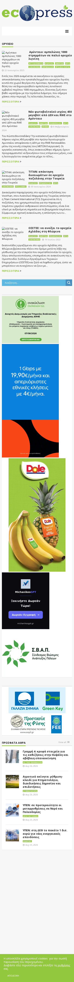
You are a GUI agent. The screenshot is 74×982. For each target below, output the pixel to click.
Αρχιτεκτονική (30, 816)
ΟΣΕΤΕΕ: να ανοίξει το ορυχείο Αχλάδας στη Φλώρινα (49, 229)
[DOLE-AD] (37, 514)
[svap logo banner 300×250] (30, 653)
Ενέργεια (59, 63)
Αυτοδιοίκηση (36, 63)
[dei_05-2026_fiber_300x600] (30, 400)
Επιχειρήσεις (55, 123)
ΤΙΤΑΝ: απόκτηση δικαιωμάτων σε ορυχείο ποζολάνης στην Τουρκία (46, 175)
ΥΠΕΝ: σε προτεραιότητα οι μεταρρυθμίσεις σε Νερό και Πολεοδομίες (43, 808)
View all (62, 742)
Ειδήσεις (49, 63)
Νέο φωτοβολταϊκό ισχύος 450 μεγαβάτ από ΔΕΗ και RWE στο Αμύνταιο (50, 115)
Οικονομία (34, 67)
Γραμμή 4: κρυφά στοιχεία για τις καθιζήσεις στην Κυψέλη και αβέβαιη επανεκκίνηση (45, 755)
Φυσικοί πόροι (62, 67)
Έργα (67, 63)
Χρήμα (45, 127)
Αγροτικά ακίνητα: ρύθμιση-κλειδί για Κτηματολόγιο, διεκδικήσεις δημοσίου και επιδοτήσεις (43, 782)
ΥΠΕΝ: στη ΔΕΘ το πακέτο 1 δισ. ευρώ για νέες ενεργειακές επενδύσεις (45, 833)
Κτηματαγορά (30, 791)
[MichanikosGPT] (25, 600)
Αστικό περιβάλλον (32, 762)
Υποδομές (20, 187)
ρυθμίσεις (64, 965)
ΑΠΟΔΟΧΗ (13, 975)
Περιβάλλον (47, 67)
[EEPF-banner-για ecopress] (37, 710)
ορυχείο (7, 44)
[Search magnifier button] (69, 282)
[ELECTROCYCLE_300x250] (30, 319)
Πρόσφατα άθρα (14, 742)
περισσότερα (10, 101)
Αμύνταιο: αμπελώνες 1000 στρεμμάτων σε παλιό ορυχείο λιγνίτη (50, 55)
